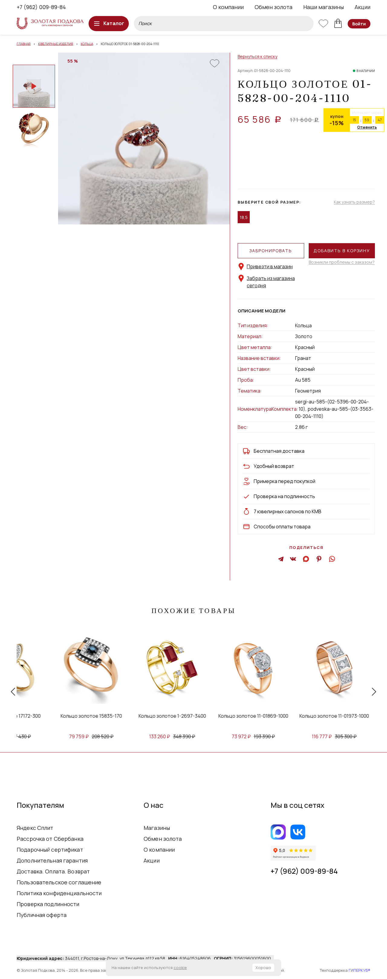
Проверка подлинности (48, 904)
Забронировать (270, 250)
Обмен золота (273, 7)
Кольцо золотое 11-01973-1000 (315, 716)
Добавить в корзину (342, 250)
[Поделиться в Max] (306, 558)
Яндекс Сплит (35, 827)
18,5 (244, 217)
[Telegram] (281, 558)
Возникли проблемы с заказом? (342, 262)
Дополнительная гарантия (52, 860)
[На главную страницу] (50, 23)
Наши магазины (323, 7)
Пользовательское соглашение (59, 882)
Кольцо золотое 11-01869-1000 (234, 716)
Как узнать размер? (354, 202)
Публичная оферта (42, 915)
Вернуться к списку (257, 56)
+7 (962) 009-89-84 (41, 7)
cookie (180, 967)
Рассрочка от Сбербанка (50, 838)
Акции (362, 7)
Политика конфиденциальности (59, 893)
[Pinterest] (319, 558)
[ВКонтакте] (293, 558)
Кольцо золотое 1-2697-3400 (153, 716)
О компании (228, 7)
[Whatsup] (331, 558)
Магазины (157, 827)
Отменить (367, 127)
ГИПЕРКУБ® (359, 970)
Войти (359, 24)
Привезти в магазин (270, 266)
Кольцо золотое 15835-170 (72, 716)
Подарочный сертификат (50, 849)
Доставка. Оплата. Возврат (53, 871)
